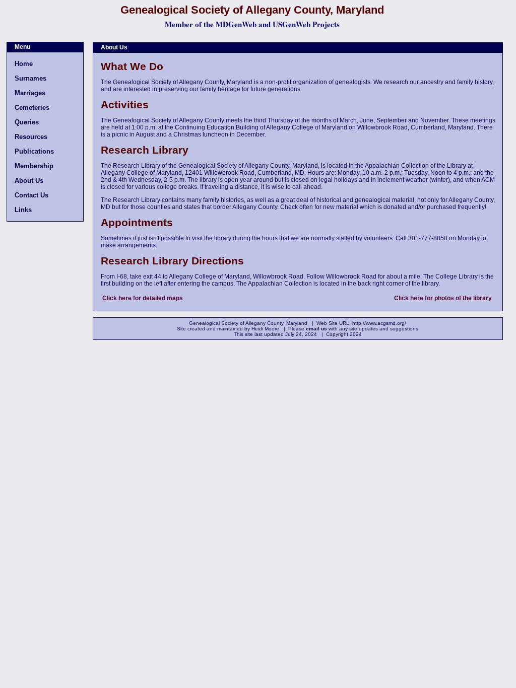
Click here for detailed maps (142, 298)
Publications (34, 151)
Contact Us (31, 195)
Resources (31, 137)
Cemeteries (32, 107)
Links (23, 210)
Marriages (30, 93)
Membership (34, 166)
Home (24, 63)
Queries (27, 122)
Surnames (30, 78)
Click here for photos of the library (443, 298)
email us (316, 328)
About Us (29, 180)
